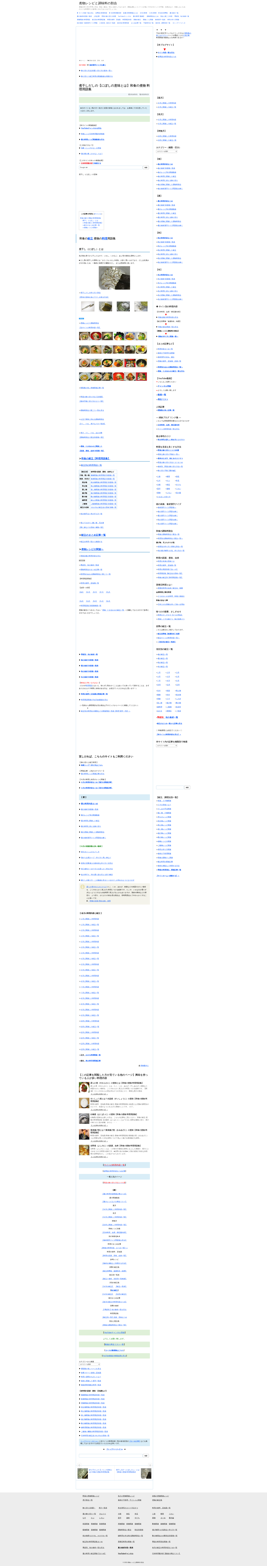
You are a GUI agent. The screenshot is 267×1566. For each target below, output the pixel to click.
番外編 (171, 1518)
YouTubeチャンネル (124, 16)
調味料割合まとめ (153, 16)
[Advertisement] (114, 43)
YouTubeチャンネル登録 (114, 1333)
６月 (177, 676)
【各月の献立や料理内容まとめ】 (114, 1302)
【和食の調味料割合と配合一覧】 (114, 1325)
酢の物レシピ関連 (164, 837)
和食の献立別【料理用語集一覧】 (170, 577)
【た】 (101, 592)
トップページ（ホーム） (90, 1441)
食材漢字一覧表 (160, 19)
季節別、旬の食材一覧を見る (93, 1547)
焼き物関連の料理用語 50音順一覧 (103, 482)
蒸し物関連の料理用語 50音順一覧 (103, 489)
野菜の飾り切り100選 (109, 16)
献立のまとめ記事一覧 (93, 535)
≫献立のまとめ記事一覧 (91, 225)
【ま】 (88, 601)
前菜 (168, 691)
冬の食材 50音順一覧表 (166, 279)
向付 (168, 695)
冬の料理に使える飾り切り (168, 291)
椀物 (159, 695)
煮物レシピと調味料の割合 (98, 3)
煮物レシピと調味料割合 (90, 323)
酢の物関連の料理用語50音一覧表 (93, 1423)
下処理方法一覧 (148, 23)
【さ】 (94, 592)
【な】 (108, 592)
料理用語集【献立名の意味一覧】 (170, 573)
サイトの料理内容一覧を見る (168, 429)
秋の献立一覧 (163, 662)
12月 (178, 685)
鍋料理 (159, 707)
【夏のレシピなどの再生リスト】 (114, 1202)
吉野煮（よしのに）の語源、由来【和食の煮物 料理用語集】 (116, 1146)
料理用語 (89, 685)
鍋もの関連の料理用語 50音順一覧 (103, 500)
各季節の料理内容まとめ (167, 57)
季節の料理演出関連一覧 (161, 1542)
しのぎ (178, 699)
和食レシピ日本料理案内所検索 (92, 134)
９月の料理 (152, 13)
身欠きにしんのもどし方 (90, 852)
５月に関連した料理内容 (90, 964)
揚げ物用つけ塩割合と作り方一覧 (164, 1530)
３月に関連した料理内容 (90, 941)
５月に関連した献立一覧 (90, 970)
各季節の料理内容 (101, 13)
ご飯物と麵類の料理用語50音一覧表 (94, 1431)
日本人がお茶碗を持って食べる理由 (171, 604)
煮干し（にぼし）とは (90, 220)
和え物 (178, 691)
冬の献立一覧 (163, 666)
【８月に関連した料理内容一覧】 (114, 1209)
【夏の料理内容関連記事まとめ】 (114, 1194)
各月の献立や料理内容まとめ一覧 (164, 1547)
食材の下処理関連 (164, 853)
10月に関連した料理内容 (90, 1021)
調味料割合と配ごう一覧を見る (92, 410)
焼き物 (178, 695)
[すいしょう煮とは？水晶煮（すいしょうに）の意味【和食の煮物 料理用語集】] (84, 1103)
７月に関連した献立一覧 (90, 993)
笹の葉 (178, 493)
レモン (169, 493)
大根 (159, 485)
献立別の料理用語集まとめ (93, 1542)
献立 (90, 238)
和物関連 (94, 1524)
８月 (168, 681)
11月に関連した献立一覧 (90, 1038)
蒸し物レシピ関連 (164, 829)
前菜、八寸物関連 (164, 801)
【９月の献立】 (107, 1294)
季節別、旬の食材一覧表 (90, 565)
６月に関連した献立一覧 (90, 981)
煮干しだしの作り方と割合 (91, 293)
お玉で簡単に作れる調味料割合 (92, 419)
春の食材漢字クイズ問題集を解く (170, 188)
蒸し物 (159, 703)
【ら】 (101, 601)
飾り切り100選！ (89, 1508)
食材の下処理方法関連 (166, 353)
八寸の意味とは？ (164, 805)
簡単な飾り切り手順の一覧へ (168, 454)
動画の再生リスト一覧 (114, 1344)
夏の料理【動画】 (139, 16)
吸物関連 (86, 1530)
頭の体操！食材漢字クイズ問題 (87, 23)
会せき (159, 711)
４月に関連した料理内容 (90, 953)
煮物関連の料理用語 (83, 19)
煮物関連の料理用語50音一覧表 (93, 1403)
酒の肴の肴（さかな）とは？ (92, 154)
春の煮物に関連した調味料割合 (169, 184)
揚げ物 (169, 703)
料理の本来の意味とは (166, 561)
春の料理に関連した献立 (167, 176)
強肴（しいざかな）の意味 (91, 148)
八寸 (168, 699)
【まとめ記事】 (135, 1441)
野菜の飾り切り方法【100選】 (92, 397)
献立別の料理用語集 (98, 19)
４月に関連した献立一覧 (90, 958)
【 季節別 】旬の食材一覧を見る (114, 1309)
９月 (177, 681)
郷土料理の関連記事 (165, 862)
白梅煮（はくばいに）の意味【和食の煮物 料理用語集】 (114, 1114)
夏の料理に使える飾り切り (91, 826)
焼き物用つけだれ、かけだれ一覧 (95, 1536)
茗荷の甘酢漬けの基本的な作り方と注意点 (97, 863)
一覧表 (178, 711)
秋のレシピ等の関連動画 (167, 246)
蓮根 (168, 489)
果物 (159, 493)
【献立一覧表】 (121, 1286)
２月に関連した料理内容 (90, 930)
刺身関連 (102, 1524)
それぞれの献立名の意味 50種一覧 (103, 507)
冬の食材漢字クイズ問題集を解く (170, 299)
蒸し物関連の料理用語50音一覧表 (93, 1415)
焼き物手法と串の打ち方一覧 (91, 514)
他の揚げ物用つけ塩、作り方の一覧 (171, 550)
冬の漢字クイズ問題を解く (168, 524)
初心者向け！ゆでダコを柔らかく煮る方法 (97, 869)
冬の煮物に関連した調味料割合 (169, 295)
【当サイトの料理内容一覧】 (90, 327)
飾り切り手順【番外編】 (167, 470)
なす (159, 480)
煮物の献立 (137, 19)
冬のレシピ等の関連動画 (167, 283)
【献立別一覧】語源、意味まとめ (114, 1317)
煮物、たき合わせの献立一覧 (113, 610)
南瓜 (168, 485)
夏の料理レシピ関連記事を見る (92, 774)
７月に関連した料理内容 (90, 987)
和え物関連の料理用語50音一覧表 (93, 1411)
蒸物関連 (94, 1530)
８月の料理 (143, 13)
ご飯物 (169, 707)
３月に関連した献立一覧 (90, 947)
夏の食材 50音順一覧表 (89, 809)
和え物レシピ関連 (164, 825)
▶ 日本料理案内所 (115, 13)
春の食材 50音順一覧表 (166, 168)
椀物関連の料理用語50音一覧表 (93, 1395)
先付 (159, 691)
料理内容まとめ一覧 (165, 349)
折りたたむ (98, 214)
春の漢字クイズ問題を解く (168, 511)
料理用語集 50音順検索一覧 (91, 606)
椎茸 (168, 476)
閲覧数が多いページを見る (91, 1369)
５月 (168, 676)
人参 (159, 476)
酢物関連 (155, 1524)
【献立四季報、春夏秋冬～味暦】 (114, 1271)
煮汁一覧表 (103, 1508)
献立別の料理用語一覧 (91, 465)
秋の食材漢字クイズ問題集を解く (170, 262)
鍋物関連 (164, 1524)
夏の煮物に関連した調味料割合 (92, 832)
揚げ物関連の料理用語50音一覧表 (93, 1419)
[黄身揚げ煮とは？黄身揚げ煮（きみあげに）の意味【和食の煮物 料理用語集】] (84, 1134)
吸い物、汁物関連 (164, 813)
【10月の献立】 (121, 1294)
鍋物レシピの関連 (164, 841)
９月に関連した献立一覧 (90, 1015)
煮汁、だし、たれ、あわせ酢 (91, 433)
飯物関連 (102, 1530)
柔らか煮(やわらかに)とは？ (97, 887)
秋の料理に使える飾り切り (168, 254)
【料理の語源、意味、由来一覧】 (114, 1255)
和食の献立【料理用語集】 (95, 458)
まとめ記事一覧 (136, 23)
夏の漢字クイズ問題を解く (168, 515)
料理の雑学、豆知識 (113, 19)
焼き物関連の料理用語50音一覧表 (93, 1407)
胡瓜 (177, 476)
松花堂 (178, 707)
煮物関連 (121, 1524)
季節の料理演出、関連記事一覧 (169, 870)
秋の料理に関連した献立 (167, 250)
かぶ (168, 480)
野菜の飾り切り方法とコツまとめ (170, 462)
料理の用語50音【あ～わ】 (168, 569)
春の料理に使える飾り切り (168, 180)
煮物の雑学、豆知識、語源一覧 (169, 361)
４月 (159, 676)
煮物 (159, 699)
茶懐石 (169, 711)
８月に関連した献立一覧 (90, 1004)
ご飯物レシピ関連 (164, 845)
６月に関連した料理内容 (90, 976)
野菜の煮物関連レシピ (91, 1496)
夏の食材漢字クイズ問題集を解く (93, 838)
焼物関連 (129, 1524)
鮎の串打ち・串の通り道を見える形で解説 (97, 874)
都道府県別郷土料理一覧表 (91, 1385)
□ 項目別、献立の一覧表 (107, 23)
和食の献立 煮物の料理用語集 (90, 218)
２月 (168, 672)
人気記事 (97, 16)
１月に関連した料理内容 (90, 919)
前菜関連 (86, 1524)
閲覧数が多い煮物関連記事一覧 (92, 388)
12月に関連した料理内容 (90, 1044)
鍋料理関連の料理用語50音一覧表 (93, 1427)
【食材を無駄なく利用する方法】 (114, 1263)
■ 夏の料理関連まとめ (130, 13)
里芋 (159, 489)
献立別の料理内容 (123, 23)
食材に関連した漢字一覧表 (91, 1381)
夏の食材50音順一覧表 (84, 16)
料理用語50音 (127, 19)
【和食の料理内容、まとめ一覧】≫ (114, 1248)
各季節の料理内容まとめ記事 (114, 1171)
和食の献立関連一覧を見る (168, 327)
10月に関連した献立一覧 (90, 1027)
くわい (178, 489)
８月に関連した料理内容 (90, 998)
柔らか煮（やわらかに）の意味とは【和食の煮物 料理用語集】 (117, 1083)
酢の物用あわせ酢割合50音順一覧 (164, 1536)
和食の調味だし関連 (165, 858)
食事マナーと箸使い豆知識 (91, 1373)
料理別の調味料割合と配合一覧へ (170, 538)
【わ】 (108, 601)
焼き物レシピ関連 (164, 821)
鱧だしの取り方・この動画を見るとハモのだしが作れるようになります (107, 880)
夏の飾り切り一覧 (89, 1514)
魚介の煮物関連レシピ (126, 1496)
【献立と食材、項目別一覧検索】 (114, 1279)
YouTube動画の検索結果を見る (114, 1356)
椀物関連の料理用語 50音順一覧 (103, 475)
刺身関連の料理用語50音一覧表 (93, 1399)
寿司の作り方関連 (173, 19)
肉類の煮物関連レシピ (160, 1496)
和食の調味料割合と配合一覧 (168, 534)
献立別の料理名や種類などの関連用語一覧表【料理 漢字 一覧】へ (105, 711)
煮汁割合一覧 (88, 1500)
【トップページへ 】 (179, 23)
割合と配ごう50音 (166, 16)
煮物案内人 (144, 1066)
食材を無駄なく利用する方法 (168, 866)
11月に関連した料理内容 (90, 1032)
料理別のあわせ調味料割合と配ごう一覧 (96, 574)
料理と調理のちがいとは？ (91, 1377)
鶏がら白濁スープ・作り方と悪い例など (96, 858)
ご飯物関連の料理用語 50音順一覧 (103, 504)
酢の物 (178, 703)
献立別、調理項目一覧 (163, 23)
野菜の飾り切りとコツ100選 (168, 450)
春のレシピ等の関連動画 (167, 172)
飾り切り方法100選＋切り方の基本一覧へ (96, 70)
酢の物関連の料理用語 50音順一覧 (103, 497)
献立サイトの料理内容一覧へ (168, 638)
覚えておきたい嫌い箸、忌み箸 (92, 523)
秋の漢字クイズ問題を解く (168, 520)
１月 (159, 672)
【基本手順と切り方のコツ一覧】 (91, 401)
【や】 (94, 601)
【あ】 (81, 592)
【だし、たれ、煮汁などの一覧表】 (92, 424)
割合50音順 (139, 1530)
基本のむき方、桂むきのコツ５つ (170, 458)
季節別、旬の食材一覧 (181, 16)
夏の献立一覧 (174, 13)
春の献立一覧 (163, 654)
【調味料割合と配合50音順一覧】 (91, 437)
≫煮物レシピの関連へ (90, 227)
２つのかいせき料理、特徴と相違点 (171, 596)
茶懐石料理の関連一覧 (126, 1542)
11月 (168, 685)
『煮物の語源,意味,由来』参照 (99, 901)
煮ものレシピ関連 (164, 817)
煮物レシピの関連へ (92, 549)
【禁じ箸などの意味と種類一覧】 (91, 527)
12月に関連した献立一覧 (90, 1049)
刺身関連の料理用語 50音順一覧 (103, 479)
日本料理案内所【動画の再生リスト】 (166, 1553)
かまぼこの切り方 (164, 497)
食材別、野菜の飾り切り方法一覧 (170, 466)
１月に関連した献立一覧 (90, 925)
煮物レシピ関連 (148, 19)
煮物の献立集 (157, 1500)
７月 (159, 681)
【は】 (81, 601)
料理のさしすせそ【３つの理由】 (170, 615)
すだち (178, 485)
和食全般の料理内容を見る (91, 556)
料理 (104, 238)
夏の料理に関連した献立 (90, 821)
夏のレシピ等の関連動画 (90, 815)
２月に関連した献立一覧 (90, 936)
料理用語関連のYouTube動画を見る (94, 700)
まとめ (163, 1518)
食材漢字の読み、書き (166, 357)
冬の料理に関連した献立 (167, 287)
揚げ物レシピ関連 (164, 833)
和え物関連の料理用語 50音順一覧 (103, 486)
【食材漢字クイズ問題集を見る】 (114, 1240)
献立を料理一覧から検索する (91, 542)
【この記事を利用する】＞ (99, 1094)
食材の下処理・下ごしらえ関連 (129, 1500)
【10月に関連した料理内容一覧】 (114, 1225)
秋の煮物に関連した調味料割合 (169, 258)
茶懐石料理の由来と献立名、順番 (170, 588)
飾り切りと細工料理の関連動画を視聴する (97, 76)
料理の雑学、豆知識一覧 (90, 583)
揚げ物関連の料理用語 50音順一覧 (103, 493)
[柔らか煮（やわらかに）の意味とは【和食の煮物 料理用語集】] (84, 1087)
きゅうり (102, 1514)
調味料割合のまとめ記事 (90, 569)
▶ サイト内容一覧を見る (85, 13)
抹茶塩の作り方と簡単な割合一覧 (170, 546)
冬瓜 (177, 480)
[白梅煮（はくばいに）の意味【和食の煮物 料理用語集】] (84, 1118)
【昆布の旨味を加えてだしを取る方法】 (94, 297)
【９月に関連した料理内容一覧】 (114, 1217)
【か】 (88, 592)
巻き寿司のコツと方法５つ (128, 1508)
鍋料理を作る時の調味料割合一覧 (130, 1536)
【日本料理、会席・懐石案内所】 (114, 1232)
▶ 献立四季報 (163, 13)
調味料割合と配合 (124, 1530)
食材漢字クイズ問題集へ (167, 507)
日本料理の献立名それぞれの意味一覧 (95, 1435)
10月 (159, 685)
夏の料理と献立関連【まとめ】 (94, 1553)
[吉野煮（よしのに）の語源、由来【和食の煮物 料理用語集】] (84, 1150)
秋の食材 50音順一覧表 (166, 242)
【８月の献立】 (108, 1286)
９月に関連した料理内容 (90, 1010)
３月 (177, 672)
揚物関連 (138, 1524)
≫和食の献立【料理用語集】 (92, 223)
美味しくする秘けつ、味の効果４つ (171, 619)
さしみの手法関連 (164, 809)
